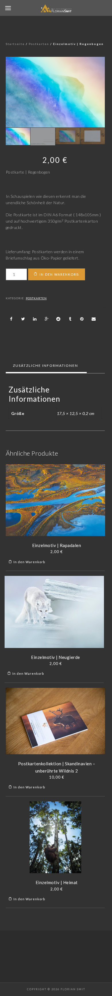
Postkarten (39, 44)
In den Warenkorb (59, 274)
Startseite (15, 44)
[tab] (45, 365)
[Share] (11, 319)
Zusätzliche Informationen (45, 365)
